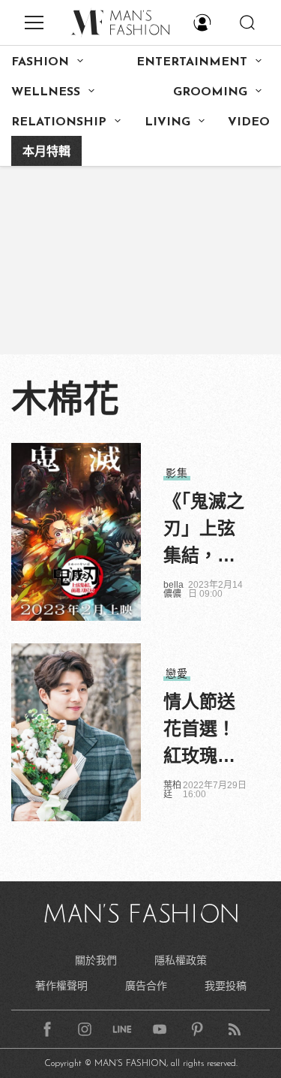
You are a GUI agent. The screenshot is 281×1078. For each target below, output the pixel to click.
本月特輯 (46, 152)
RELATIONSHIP (58, 122)
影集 (177, 473)
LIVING (167, 122)
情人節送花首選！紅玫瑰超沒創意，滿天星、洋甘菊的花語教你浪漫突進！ (199, 730)
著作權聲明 (61, 986)
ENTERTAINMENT (191, 62)
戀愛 (177, 673)
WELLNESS (45, 92)
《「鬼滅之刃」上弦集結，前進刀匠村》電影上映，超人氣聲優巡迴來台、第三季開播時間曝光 (203, 530)
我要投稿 (226, 986)
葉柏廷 (172, 789)
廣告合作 (146, 986)
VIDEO (249, 122)
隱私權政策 (180, 960)
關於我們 (96, 960)
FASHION (40, 62)
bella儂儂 (173, 589)
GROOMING (210, 92)
